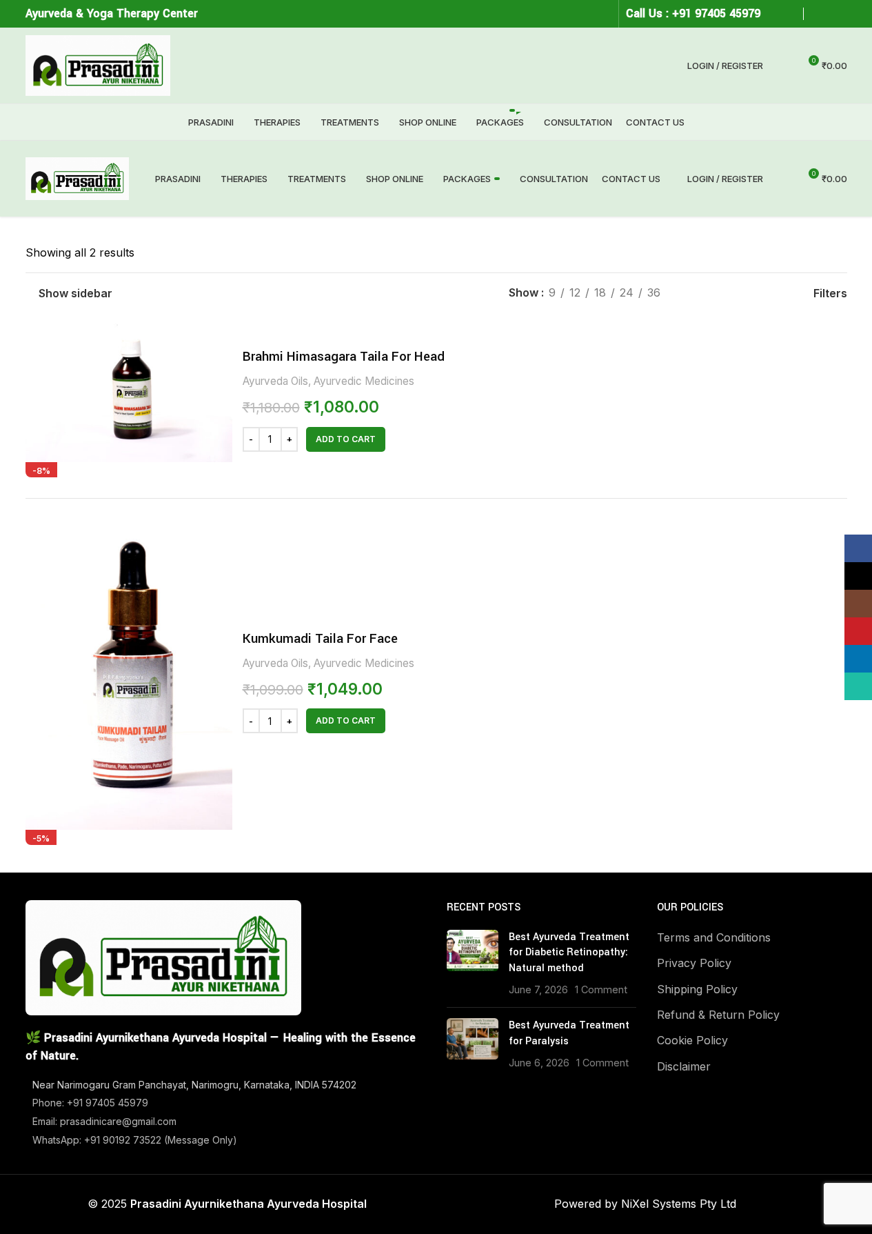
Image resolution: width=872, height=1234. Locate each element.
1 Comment (601, 989)
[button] (345, 439)
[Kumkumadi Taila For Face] (129, 674)
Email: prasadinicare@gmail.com (104, 1121)
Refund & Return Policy (718, 1015)
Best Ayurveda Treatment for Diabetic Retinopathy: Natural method (569, 952)
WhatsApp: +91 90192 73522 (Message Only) (134, 1140)
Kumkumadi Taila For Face (320, 638)
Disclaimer (684, 1066)
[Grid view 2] (719, 293)
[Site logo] (98, 64)
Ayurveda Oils (275, 381)
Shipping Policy (697, 989)
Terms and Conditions (714, 937)
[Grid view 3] (745, 293)
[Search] (782, 65)
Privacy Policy (694, 963)
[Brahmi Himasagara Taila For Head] (129, 392)
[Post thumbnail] (472, 963)
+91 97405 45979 (716, 13)
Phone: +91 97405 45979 (90, 1102)
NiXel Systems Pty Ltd (678, 1204)
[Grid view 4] (771, 293)
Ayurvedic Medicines (364, 381)
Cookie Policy (692, 1040)
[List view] (694, 293)
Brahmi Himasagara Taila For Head (344, 356)
